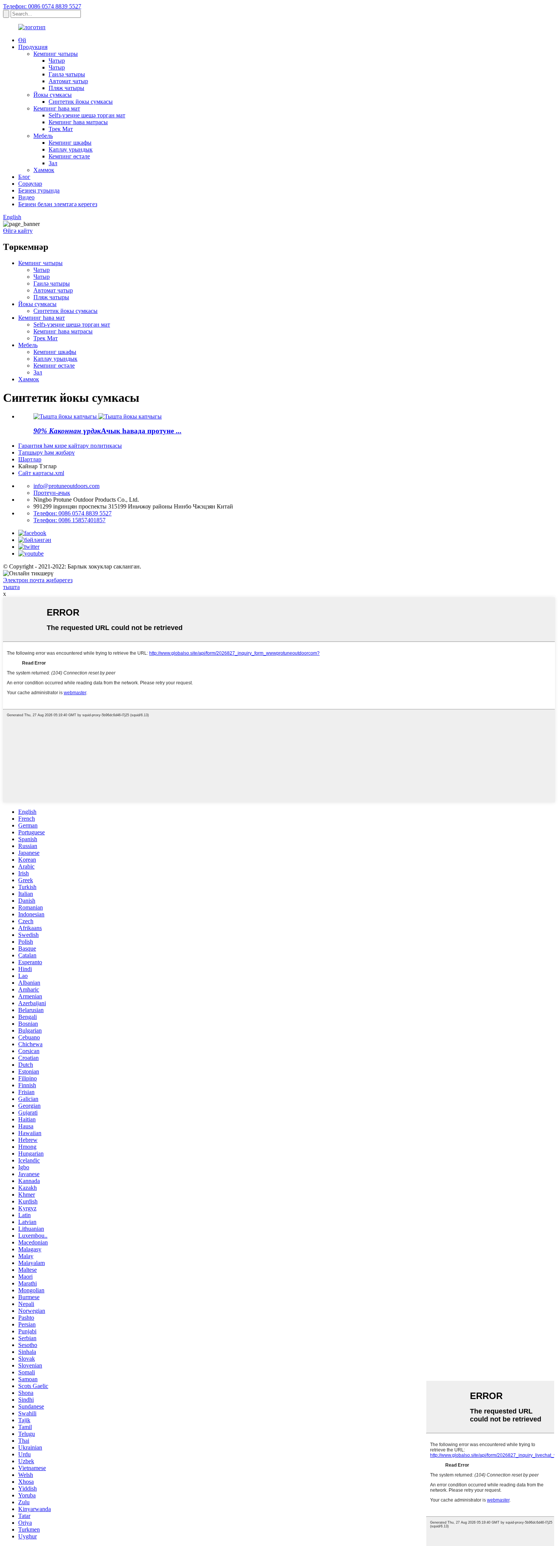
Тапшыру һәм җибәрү (46, 452)
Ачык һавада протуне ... (107, 431)
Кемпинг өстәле (69, 156)
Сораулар (30, 183)
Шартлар (29, 459)
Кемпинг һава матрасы (78, 122)
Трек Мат (61, 129)
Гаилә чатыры (67, 74)
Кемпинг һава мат (56, 108)
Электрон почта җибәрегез (38, 580)
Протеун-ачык (51, 493)
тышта (11, 587)
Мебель (43, 136)
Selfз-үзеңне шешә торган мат (87, 115)
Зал (53, 163)
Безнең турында (39, 190)
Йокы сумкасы (52, 95)
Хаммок (43, 170)
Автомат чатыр (68, 81)
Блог (24, 177)
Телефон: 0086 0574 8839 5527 (42, 6)
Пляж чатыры (66, 88)
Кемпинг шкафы (70, 142)
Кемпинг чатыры (55, 54)
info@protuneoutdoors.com (66, 486)
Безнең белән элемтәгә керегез (57, 204)
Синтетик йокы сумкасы (81, 101)
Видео (26, 197)
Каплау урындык (71, 149)
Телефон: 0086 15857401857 (69, 520)
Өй (22, 40)
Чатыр (57, 60)
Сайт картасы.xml (41, 473)
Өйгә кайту (18, 230)
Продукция (32, 47)
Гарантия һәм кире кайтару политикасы (70, 445)
